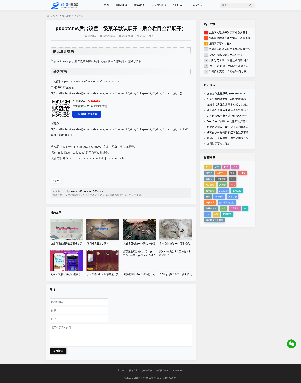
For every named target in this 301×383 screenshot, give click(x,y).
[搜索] (250, 5)
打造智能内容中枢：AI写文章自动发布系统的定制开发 (238, 99)
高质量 (222, 184)
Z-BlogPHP (137, 378)
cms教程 (197, 5)
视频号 (209, 179)
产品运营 (223, 190)
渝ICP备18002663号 (167, 378)
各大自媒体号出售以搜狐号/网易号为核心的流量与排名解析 (241, 115)
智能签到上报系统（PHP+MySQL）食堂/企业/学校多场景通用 (243, 93)
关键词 (209, 173)
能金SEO (92, 36)
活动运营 (219, 196)
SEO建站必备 (64, 15)
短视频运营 (211, 208)
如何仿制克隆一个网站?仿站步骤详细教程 (233, 71)
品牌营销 (221, 173)
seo (208, 214)
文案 (232, 173)
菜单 (56, 180)
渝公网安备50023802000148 (170, 370)
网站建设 (121, 5)
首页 (106, 5)
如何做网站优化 (226, 202)
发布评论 (58, 350)
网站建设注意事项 (214, 220)
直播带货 (210, 202)
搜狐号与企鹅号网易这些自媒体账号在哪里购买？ (237, 60)
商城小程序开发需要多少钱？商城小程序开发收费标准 (238, 104)
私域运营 (227, 214)
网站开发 (133, 370)
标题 (223, 208)
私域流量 (221, 179)
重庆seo (121, 370)
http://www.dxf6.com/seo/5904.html (85, 191)
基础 (235, 167)
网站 (232, 179)
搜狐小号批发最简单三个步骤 (226, 54)
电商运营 (237, 190)
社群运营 (210, 190)
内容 (226, 167)
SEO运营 (179, 5)
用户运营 (210, 184)
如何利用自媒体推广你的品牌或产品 (229, 49)
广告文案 (234, 208)
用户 (208, 167)
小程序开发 (159, 5)
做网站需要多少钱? (220, 43)
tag (245, 208)
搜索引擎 (232, 196)
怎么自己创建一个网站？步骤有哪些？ (231, 65)
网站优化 (139, 5)
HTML (242, 173)
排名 (208, 196)
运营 (217, 167)
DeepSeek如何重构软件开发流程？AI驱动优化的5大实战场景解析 (245, 121)
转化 (232, 184)
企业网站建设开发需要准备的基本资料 (231, 32)
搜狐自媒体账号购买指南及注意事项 (229, 38)
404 (216, 214)
